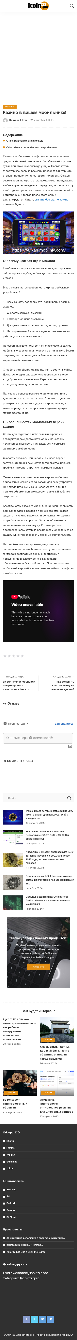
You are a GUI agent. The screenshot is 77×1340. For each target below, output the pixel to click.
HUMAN (11, 1147)
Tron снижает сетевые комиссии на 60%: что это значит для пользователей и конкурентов (49, 814)
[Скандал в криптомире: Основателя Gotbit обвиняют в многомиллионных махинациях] (13, 902)
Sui (8, 1196)
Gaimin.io (12, 1161)
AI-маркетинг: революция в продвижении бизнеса (36, 1238)
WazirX (11, 1154)
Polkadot (12, 1203)
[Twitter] (34, 1319)
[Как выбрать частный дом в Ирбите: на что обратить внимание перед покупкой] (57, 1030)
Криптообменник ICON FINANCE (25, 1244)
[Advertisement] (38, 58)
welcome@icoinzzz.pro (30, 1273)
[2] (9, 656)
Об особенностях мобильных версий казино (32, 147)
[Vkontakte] (42, 1319)
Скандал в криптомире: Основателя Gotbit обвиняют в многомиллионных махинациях (48, 900)
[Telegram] (50, 1319)
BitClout (11, 1217)
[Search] (71, 6)
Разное (9, 106)
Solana (11, 1210)
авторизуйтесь (63, 724)
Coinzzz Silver (18, 120)
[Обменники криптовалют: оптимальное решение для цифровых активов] (57, 1083)
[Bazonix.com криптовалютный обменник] (20, 1083)
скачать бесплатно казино (51, 199)
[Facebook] (26, 1319)
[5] (22, 656)
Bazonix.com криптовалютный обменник (15, 1103)
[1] (5, 656)
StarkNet (12, 1189)
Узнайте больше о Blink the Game (26, 1251)
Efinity (10, 1141)
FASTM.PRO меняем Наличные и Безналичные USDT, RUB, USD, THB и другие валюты (47, 835)
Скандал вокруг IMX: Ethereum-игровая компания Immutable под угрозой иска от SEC (50, 880)
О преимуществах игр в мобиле (24, 140)
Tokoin (10, 1168)
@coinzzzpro (29, 1278)
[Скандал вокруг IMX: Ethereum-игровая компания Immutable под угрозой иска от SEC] (13, 882)
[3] (14, 656)
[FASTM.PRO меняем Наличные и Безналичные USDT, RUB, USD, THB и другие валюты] (13, 837)
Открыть (38, 966)
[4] (18, 656)
